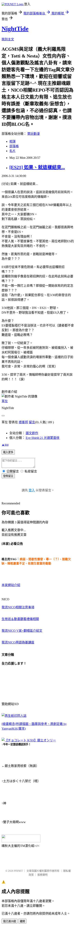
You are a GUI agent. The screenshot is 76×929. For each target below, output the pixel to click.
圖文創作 (32, 433)
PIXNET (18, 870)
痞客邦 (23, 422)
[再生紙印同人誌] (14, 715)
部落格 (14, 146)
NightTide (15, 28)
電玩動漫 (33, 133)
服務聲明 (42, 874)
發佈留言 (8, 476)
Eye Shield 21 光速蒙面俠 (42, 437)
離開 (22, 921)
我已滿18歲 (9, 921)
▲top (5, 444)
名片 (12, 151)
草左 (5, 401)
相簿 (12, 141)
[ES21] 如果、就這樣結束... (37, 167)
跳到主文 (8, 39)
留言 (32, 422)
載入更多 (8, 452)
